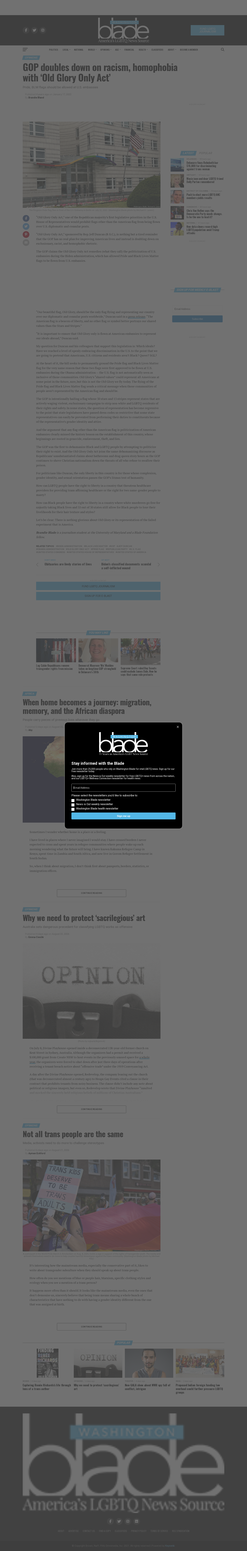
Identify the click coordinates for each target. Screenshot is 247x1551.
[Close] (177, 727)
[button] (123, 802)
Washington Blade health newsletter (97, 808)
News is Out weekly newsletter (94, 804)
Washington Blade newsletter (93, 800)
